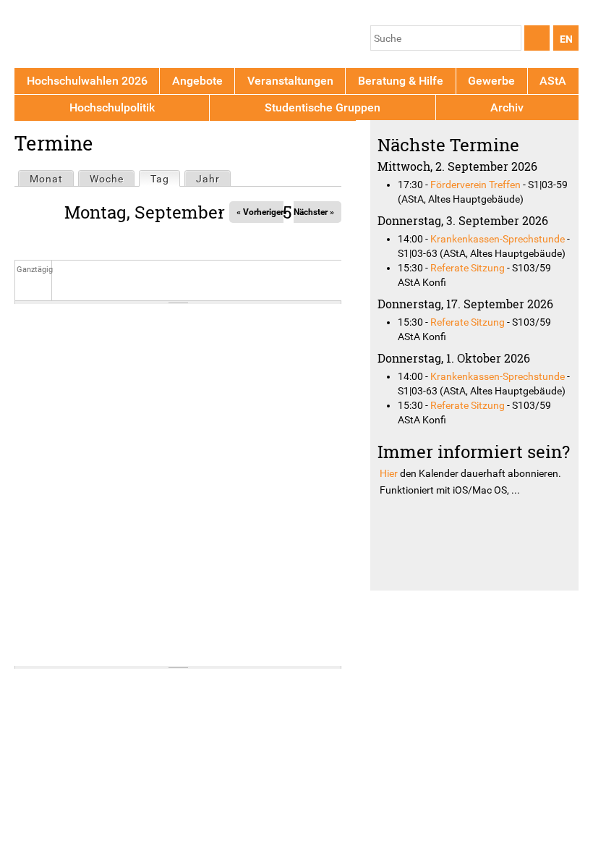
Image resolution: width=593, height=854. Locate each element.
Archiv (507, 107)
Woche (107, 179)
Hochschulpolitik (112, 107)
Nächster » (314, 212)
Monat (46, 179)
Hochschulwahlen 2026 (87, 81)
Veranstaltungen (290, 81)
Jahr (208, 179)
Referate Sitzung (467, 268)
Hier (389, 473)
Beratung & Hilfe (400, 81)
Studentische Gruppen (322, 107)
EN (566, 39)
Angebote (197, 81)
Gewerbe (491, 81)
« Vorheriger (259, 212)
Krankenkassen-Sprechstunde (497, 239)
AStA (552, 81)
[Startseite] (81, 36)
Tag (164, 179)
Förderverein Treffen (475, 184)
